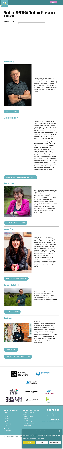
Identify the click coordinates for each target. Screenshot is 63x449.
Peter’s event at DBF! (11, 111)
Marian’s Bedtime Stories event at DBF (16, 278)
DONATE (54, 2)
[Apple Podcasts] (58, 410)
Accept (29, 442)
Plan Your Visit (8, 422)
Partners (7, 416)
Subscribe (8, 430)
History (26, 418)
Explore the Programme (31, 410)
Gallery (6, 420)
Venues (7, 418)
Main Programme (28, 416)
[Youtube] (55, 410)
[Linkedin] (53, 410)
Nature (26, 420)
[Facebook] (50, 410)
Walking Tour (27, 425)
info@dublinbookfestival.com (52, 416)
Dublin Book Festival (4, 3)
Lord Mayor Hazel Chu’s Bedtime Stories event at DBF (20, 177)
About (6, 413)
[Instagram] (47, 410)
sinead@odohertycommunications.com (52, 421)
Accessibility (8, 424)
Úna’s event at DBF (11, 349)
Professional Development (31, 422)
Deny (42, 442)
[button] (60, 431)
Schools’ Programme (29, 424)
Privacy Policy (42, 446)
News (6, 414)
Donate (8, 428)
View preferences (54, 442)
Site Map (7, 425)
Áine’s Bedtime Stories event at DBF (16, 223)
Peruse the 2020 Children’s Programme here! (18, 356)
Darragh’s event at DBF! (12, 311)
